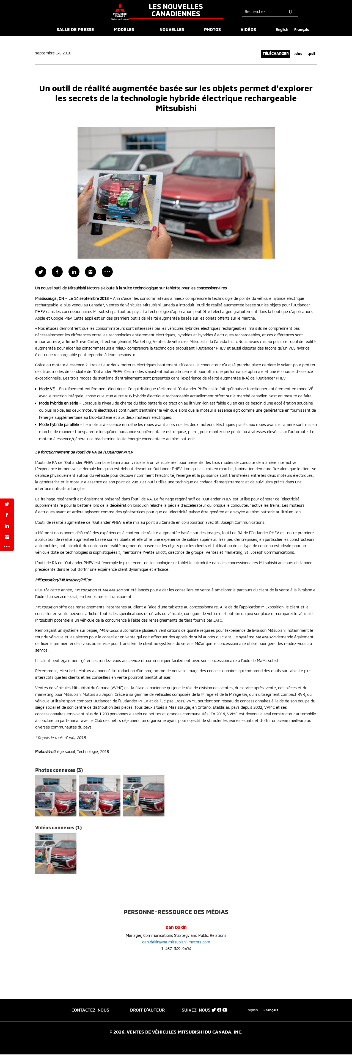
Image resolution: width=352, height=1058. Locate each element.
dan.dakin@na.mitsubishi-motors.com (176, 942)
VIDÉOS (248, 29)
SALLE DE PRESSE (75, 29)
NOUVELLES (172, 29)
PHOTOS (212, 29)
